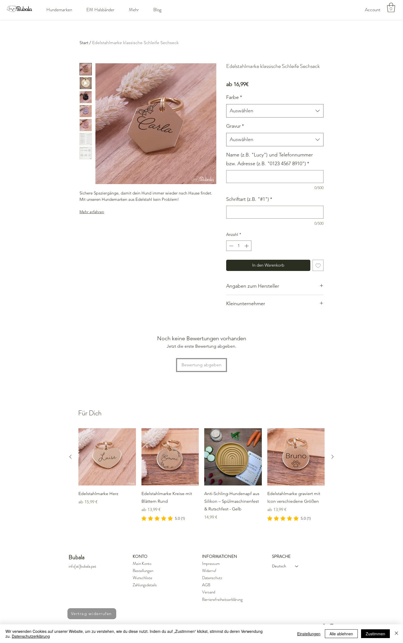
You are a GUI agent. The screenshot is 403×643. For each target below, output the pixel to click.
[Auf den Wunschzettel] (318, 265)
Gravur (235, 126)
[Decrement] (230, 246)
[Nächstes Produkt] (332, 456)
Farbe (234, 97)
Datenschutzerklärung (31, 636)
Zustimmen (375, 633)
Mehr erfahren (92, 211)
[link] (163, 518)
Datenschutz (212, 578)
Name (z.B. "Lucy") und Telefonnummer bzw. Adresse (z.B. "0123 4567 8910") (269, 159)
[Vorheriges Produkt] (70, 456)
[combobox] (274, 111)
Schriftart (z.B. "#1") (249, 199)
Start (84, 42)
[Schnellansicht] (107, 457)
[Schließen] (396, 634)
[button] (59, 9)
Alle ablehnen (341, 633)
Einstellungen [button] (308, 633)
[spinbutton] (238, 246)
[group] (201, 475)
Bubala (76, 557)
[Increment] (247, 246)
